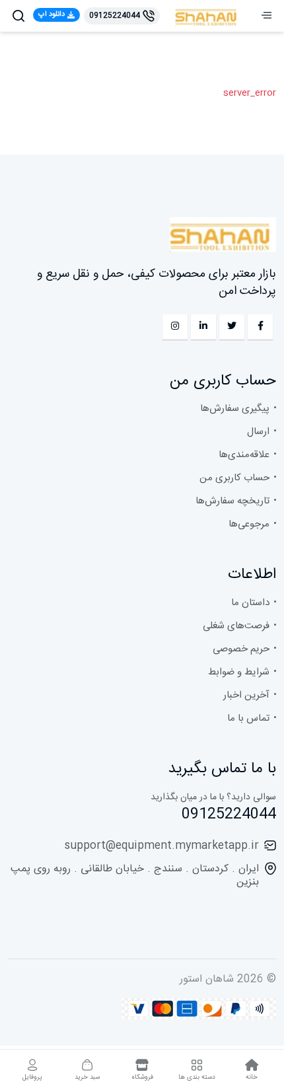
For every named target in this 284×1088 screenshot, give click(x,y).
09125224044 (229, 814)
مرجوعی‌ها (249, 524)
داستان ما (250, 603)
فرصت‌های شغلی (236, 626)
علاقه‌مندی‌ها (244, 455)
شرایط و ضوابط (238, 672)
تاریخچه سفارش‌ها (232, 501)
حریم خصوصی (241, 649)
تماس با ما (248, 718)
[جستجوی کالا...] (18, 15)
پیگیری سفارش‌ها (234, 408)
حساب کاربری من (234, 478)
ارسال (258, 431)
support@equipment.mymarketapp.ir (162, 846)
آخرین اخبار (246, 695)
